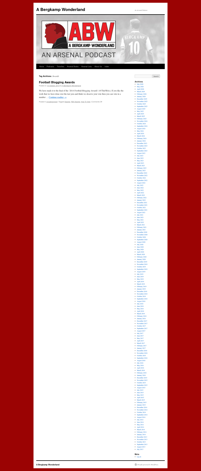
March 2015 (141, 400)
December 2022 (142, 173)
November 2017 (142, 323)
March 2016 (141, 370)
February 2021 (141, 227)
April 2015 (140, 397)
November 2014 (142, 410)
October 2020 (141, 237)
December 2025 (142, 99)
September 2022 (142, 180)
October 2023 (141, 148)
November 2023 (142, 146)
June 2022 (140, 188)
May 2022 (140, 190)
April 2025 (140, 114)
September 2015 (142, 385)
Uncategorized (51, 101)
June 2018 (140, 306)
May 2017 (140, 338)
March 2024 (141, 136)
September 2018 (142, 299)
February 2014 (141, 432)
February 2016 (141, 373)
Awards (67, 101)
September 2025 (142, 106)
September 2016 (142, 358)
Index (107, 66)
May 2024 (140, 131)
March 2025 (141, 116)
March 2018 (141, 313)
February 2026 (141, 94)
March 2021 (141, 225)
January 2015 (141, 405)
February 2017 (141, 345)
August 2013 (141, 447)
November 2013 (142, 439)
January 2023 (141, 170)
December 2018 (142, 291)
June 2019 (140, 276)
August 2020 (141, 242)
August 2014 (141, 417)
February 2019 (141, 286)
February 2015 (141, 402)
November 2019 (142, 264)
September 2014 (142, 415)
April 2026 (140, 89)
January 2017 (141, 348)
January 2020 (141, 259)
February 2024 (141, 138)
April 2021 (140, 222)
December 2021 (142, 202)
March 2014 (141, 429)
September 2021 (142, 210)
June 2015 (140, 392)
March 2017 (141, 343)
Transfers (60, 66)
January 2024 (141, 141)
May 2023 (140, 160)
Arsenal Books (73, 66)
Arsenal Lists (86, 66)
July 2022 (140, 185)
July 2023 (140, 155)
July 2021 (140, 215)
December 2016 (142, 350)
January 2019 (141, 289)
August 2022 (141, 183)
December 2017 (142, 321)
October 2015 (141, 382)
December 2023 (142, 143)
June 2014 (140, 422)
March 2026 (141, 91)
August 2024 (141, 128)
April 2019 (140, 281)
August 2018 (141, 301)
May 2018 (140, 308)
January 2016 (141, 375)
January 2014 (141, 434)
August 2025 (141, 109)
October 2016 (141, 355)
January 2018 (141, 318)
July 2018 (140, 304)
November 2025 (142, 101)
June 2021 (140, 217)
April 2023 (140, 163)
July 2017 (140, 333)
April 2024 (140, 133)
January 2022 (141, 200)
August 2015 (141, 387)
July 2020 (140, 244)
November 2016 (142, 353)
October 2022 (141, 178)
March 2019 (141, 284)
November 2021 (142, 205)
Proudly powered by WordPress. (148, 464)
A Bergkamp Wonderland (60, 9)
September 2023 (142, 151)
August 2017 (141, 331)
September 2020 (142, 239)
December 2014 (142, 407)
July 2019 (140, 274)
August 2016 (141, 360)
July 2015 (140, 390)
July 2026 (140, 84)
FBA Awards (75, 101)
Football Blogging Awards (57, 82)
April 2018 (140, 311)
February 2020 (141, 257)
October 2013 (141, 442)
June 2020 (140, 247)
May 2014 (140, 424)
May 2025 (140, 111)
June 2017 (140, 336)
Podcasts (50, 66)
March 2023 (141, 165)
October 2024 (141, 123)
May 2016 (140, 365)
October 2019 (141, 267)
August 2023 (141, 153)
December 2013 (142, 437)
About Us (98, 66)
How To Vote (85, 101)
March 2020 (141, 254)
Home (41, 66)
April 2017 (140, 341)
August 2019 (141, 271)
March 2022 (141, 195)
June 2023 (140, 158)
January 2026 (141, 96)
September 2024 (142, 126)
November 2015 (142, 380)
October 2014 (141, 412)
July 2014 (140, 419)
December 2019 (142, 262)
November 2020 (142, 234)
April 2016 (140, 368)
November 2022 (142, 175)
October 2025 (141, 104)
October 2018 (141, 296)
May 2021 (140, 220)
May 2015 (140, 395)
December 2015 (142, 378)
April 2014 (140, 427)
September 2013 (142, 444)
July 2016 (140, 363)
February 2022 (141, 197)
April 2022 (140, 192)
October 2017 (141, 326)
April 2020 (140, 252)
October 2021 (141, 207)
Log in (139, 457)
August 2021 (141, 212)
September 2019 (142, 269)
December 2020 (142, 232)
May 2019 (140, 279)
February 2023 (141, 168)
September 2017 (142, 328)
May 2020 (140, 249)
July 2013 (140, 449)
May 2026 (140, 86)
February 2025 (141, 118)
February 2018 (141, 316)
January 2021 (141, 230)
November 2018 (142, 294)
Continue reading (57, 97)
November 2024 (142, 121)
